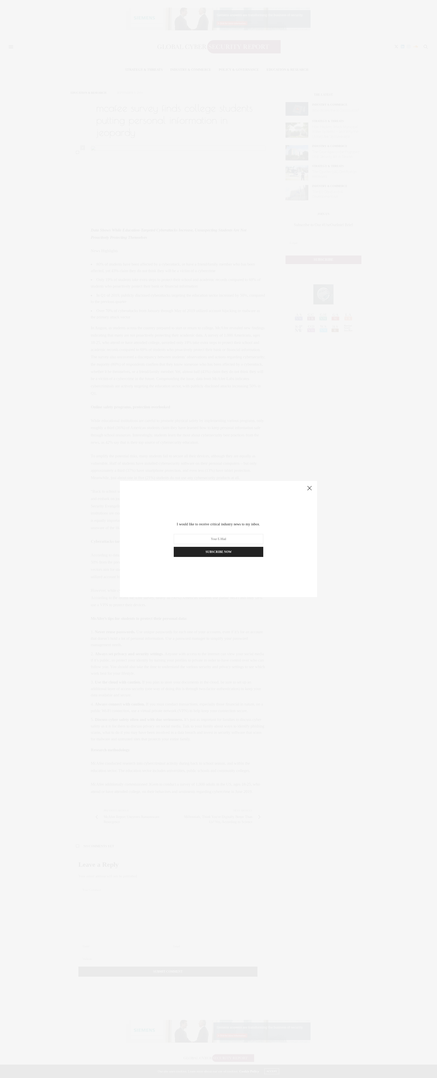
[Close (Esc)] (309, 488)
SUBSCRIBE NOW (219, 552)
